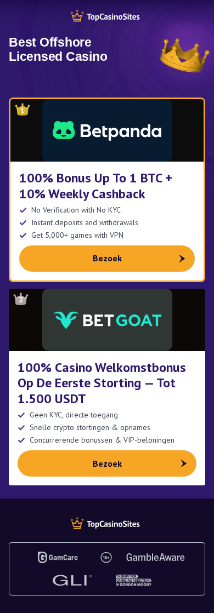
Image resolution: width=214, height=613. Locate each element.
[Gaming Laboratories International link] (72, 580)
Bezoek (107, 258)
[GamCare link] (58, 557)
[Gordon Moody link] (133, 580)
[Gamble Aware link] (155, 557)
